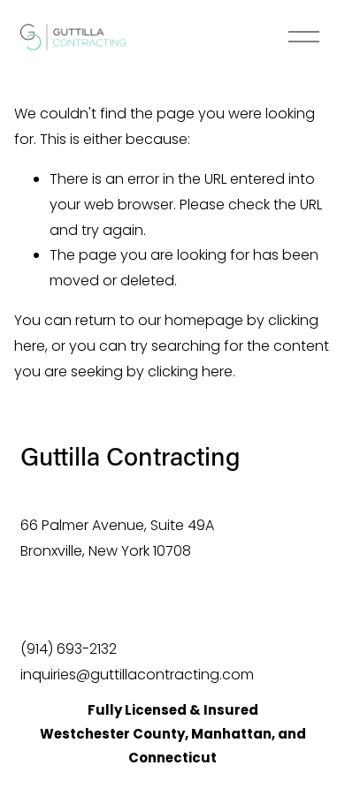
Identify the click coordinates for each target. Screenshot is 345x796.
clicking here (190, 371)
